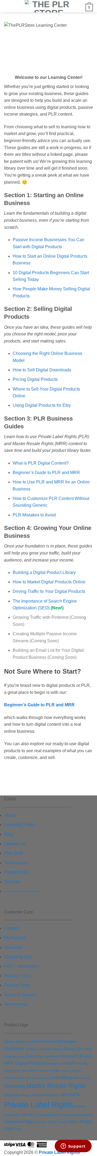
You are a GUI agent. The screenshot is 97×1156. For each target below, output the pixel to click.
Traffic (52, 1122)
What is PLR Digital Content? (41, 463)
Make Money (82, 1078)
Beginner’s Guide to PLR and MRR (46, 472)
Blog (8, 834)
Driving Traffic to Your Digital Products (49, 591)
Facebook (51, 1056)
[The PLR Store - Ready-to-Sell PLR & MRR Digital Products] (48, 6)
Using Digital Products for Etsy (42, 405)
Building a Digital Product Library (44, 572)
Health (69, 1063)
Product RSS (16, 872)
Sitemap (12, 881)
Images (75, 1071)
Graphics (54, 1063)
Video (73, 1121)
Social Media (47, 1115)
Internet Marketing (37, 1078)
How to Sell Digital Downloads (42, 370)
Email (87, 1049)
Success (40, 1122)
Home (65, 1071)
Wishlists (12, 947)
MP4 (74, 1094)
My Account (15, 937)
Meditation (12, 1095)
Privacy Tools (17, 985)
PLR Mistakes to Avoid (34, 515)
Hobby (55, 1071)
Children (31, 1049)
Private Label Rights (39, 1104)
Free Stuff (13, 853)
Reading (80, 1106)
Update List (15, 843)
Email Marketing (14, 1056)
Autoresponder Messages (54, 1041)
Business (14, 1048)
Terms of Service (20, 995)
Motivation (52, 1095)
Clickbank (45, 1049)
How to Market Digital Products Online (49, 582)
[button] (7, 6)
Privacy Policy (17, 975)
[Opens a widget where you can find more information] (73, 1146)
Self (24, 1115)
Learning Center (19, 824)
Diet (78, 1049)
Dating (69, 1049)
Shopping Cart (18, 957)
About (9, 815)
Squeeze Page (18, 1121)
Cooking (58, 1049)
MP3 (65, 1095)
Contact (11, 928)
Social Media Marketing (75, 1115)
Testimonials (16, 863)
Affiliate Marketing (17, 1041)
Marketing (14, 1086)
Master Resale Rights (56, 1085)
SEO (32, 1115)
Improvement (14, 1078)
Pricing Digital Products (35, 379)
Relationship (12, 1115)
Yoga (18, 1129)
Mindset (26, 1095)
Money (38, 1095)
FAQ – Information (21, 966)
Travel (62, 1122)
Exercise (34, 1056)
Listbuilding (61, 1077)
